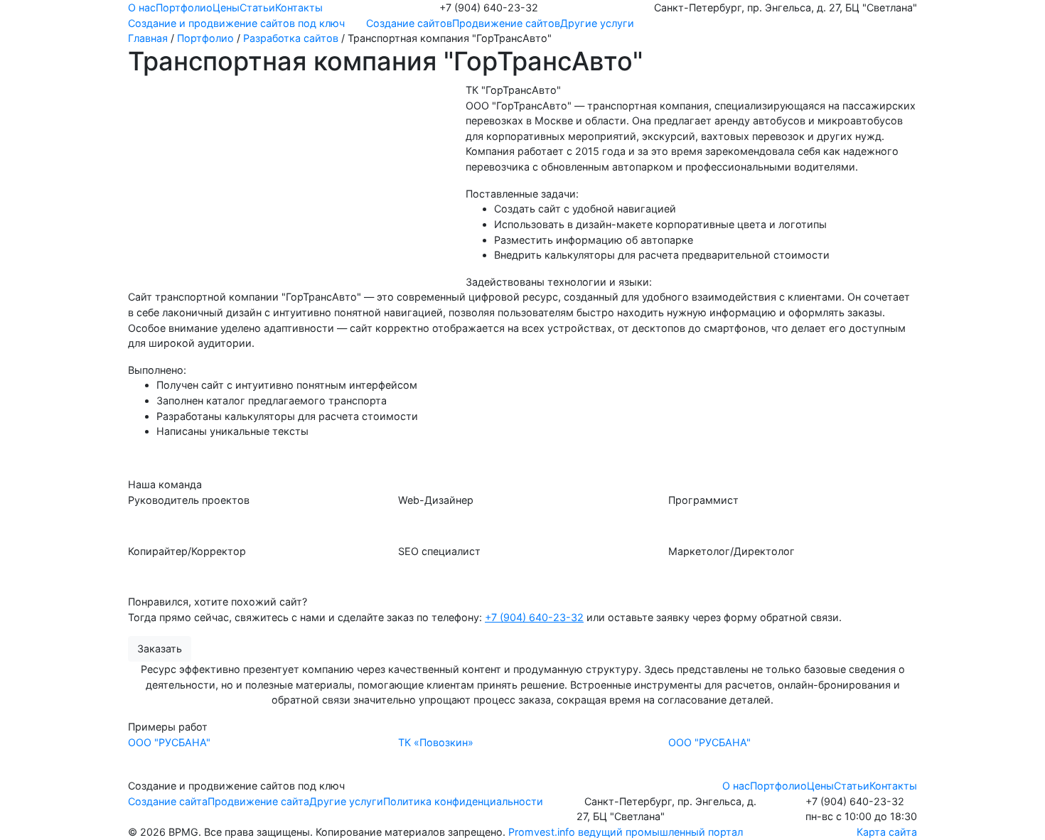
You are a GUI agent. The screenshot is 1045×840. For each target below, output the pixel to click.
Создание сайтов (409, 23)
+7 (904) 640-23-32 (534, 617)
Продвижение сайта (258, 801)
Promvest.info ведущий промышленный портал (625, 832)
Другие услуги (597, 23)
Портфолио (184, 7)
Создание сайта (168, 801)
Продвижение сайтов (506, 23)
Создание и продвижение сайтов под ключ (236, 23)
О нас (142, 7)
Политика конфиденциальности (463, 801)
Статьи (257, 7)
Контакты (299, 7)
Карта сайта (887, 832)
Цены (226, 7)
